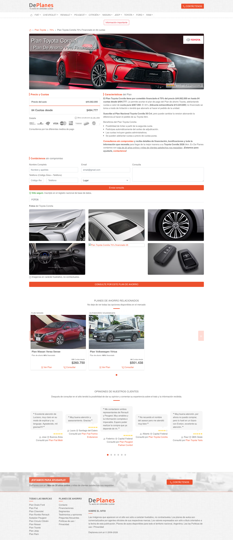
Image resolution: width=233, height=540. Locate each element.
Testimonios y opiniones (70, 514)
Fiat (37, 14)
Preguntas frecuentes (69, 517)
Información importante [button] (116, 22)
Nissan (106, 14)
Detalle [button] (32, 118)
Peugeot (79, 14)
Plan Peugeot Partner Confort (125, 443)
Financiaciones (66, 508)
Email (84, 164)
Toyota (128, 14)
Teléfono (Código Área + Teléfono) (45, 175)
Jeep (117, 14)
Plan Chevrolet (36, 511)
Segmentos (64, 511)
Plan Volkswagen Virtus (103, 351)
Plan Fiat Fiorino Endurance (90, 435)
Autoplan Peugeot (37, 517)
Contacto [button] (63, 504)
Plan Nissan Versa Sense (46, 351)
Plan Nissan (37, 313)
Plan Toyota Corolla (158, 436)
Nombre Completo (38, 164)
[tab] (116, 375)
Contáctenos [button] (193, 6)
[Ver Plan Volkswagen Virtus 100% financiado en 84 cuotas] (116, 331)
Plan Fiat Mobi (56, 440)
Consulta (136, 164)
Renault (65, 14)
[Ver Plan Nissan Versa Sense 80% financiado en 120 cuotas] (58, 331)
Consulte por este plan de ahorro (116, 284)
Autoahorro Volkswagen (102, 313)
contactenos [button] (119, 150)
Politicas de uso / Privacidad (67, 522)
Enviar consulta (116, 187)
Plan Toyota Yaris (194, 440)
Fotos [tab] (35, 199)
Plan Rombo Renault (39, 514)
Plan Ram (34, 534)
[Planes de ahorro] (30, 29)
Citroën (94, 14)
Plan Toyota (35, 527)
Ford (139, 14)
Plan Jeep (34, 530)
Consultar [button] (71, 367)
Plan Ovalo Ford (37, 504)
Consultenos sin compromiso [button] (118, 141)
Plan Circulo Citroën (39, 521)
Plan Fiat (33, 508)
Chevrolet (49, 14)
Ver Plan (47, 367)
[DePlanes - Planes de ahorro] (41, 5)
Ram (148, 14)
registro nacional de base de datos (74, 192)
